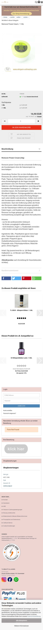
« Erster (5, 17)
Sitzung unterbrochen (9, 513)
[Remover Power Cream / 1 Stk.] (21, 53)
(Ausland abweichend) (32, 96)
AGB (4, 506)
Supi (4, 480)
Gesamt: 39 (6, 483)
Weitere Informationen (21, 626)
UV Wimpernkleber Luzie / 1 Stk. (21, 358)
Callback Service (7, 523)
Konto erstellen (7, 410)
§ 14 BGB (14, 538)
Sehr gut (5, 474)
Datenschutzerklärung (33, 616)
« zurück (12, 17)
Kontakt (5, 499)
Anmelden (21, 406)
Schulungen (5, 571)
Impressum (6, 503)
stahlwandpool (7, 486)
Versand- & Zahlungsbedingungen (12, 509)
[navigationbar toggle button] (42, 2)
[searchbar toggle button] (36, 2)
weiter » (18, 17)
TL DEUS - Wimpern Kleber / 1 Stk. (21, 310)
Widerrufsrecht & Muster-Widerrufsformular (15, 516)
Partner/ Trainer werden (8, 575)
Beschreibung (7, 149)
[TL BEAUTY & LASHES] (4, 2)
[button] (5, 121)
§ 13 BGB (12, 540)
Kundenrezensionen (10, 270)
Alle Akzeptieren (21, 620)
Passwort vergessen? (9, 413)
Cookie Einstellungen (9, 526)
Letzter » (26, 17)
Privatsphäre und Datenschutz (11, 519)
